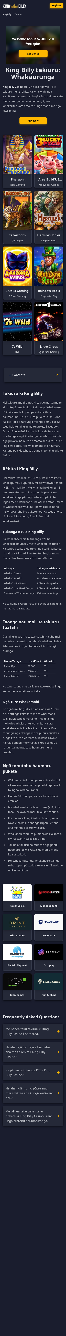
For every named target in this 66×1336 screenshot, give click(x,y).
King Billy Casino (13, 87)
